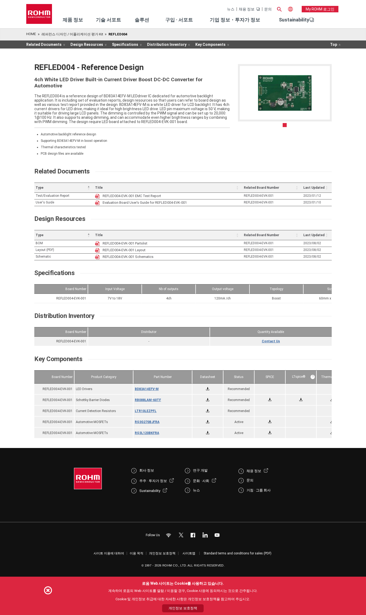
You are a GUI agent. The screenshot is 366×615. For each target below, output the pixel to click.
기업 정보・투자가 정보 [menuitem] (235, 20)
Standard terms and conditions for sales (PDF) (237, 553)
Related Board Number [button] (261, 188)
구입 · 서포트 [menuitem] (179, 20)
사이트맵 (188, 553)
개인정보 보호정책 (162, 553)
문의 (268, 9)
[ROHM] (39, 15)
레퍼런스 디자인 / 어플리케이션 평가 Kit (72, 34)
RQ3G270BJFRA (147, 422)
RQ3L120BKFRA (147, 433)
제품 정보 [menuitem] (73, 20)
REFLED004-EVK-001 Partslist (125, 243)
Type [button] (39, 188)
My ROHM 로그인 (320, 9)
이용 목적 (136, 553)
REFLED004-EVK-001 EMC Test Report (132, 196)
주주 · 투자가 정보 (153, 481)
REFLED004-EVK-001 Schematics (128, 257)
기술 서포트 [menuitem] (108, 20)
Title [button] (99, 188)
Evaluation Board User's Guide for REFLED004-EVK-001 (145, 203)
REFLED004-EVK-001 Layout (124, 250)
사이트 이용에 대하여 (109, 553)
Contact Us (271, 341)
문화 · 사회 (201, 481)
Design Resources (86, 44)
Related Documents (44, 44)
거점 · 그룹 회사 (259, 490)
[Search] (279, 8)
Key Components (210, 44)
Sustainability (294, 20)
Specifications (125, 44)
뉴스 (230, 9)
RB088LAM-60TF (148, 400)
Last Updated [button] (313, 188)
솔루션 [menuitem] (142, 20)
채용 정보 (247, 9)
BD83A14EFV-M (147, 389)
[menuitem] (294, 20)
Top (333, 44)
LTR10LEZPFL (145, 411)
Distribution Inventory (166, 44)
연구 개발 (200, 470)
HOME (31, 34)
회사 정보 (146, 470)
